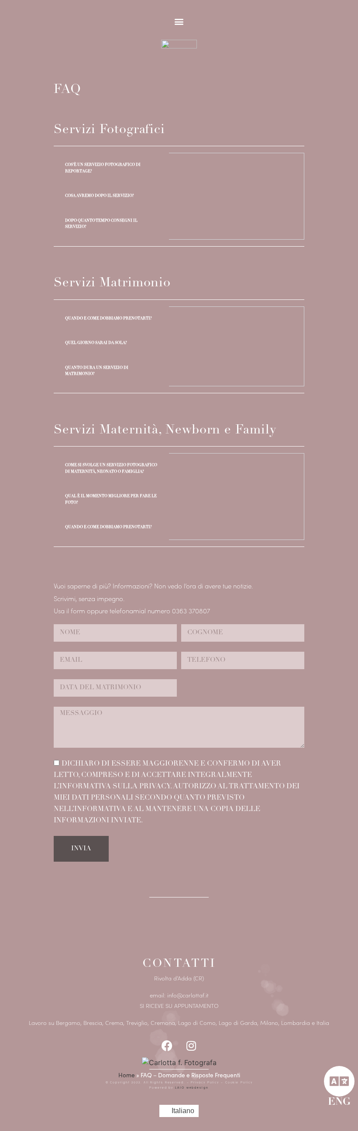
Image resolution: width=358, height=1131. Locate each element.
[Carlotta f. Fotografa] (179, 1062)
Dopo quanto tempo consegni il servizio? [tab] (101, 224)
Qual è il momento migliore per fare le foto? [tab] (111, 499)
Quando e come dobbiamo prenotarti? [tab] (108, 318)
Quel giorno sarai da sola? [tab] (96, 343)
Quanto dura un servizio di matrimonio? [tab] (96, 371)
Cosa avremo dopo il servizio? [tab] (99, 196)
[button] (179, 21)
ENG (339, 1102)
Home (126, 1075)
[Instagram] (191, 1046)
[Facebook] (167, 1046)
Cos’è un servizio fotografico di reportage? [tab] (103, 168)
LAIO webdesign (191, 1088)
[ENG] (339, 1081)
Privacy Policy (206, 1082)
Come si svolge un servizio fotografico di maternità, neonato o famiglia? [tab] (111, 468)
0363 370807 (191, 610)
